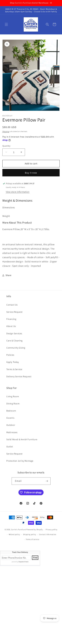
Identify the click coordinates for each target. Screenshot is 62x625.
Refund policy (14, 534)
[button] (6, 24)
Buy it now (31, 172)
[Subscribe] (46, 481)
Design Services (14, 333)
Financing (11, 319)
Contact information (47, 534)
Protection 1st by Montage (19, 460)
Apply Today (12, 362)
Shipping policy (29, 534)
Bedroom (11, 410)
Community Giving (15, 347)
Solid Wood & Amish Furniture (21, 439)
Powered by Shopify (34, 529)
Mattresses (11, 432)
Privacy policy (51, 529)
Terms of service (32, 539)
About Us (11, 326)
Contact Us (12, 304)
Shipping (5, 131)
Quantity (6, 146)
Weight (6, 215)
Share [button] (8, 275)
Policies (10, 354)
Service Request (14, 311)
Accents (10, 417)
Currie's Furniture (18, 529)
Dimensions (8, 207)
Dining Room (13, 403)
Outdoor (10, 425)
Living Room (12, 396)
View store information (17, 191)
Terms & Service (14, 369)
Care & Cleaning (14, 340)
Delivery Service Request (18, 376)
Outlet (9, 446)
